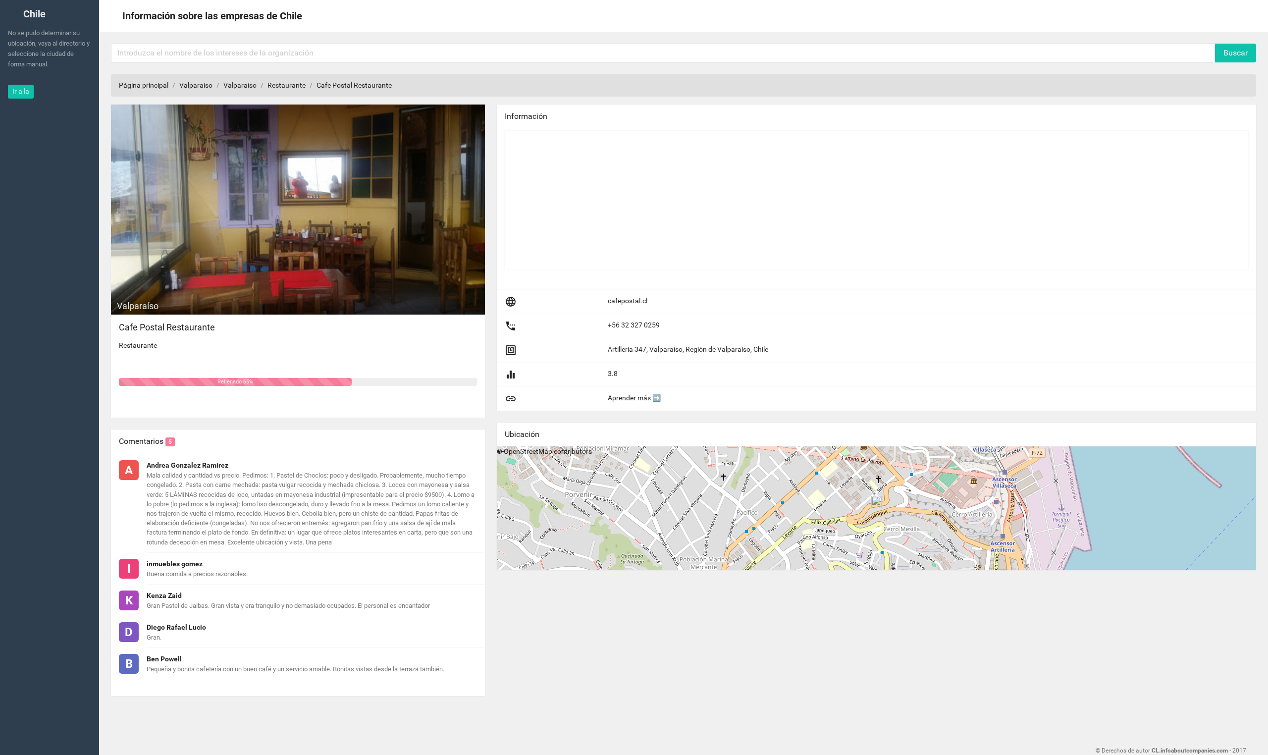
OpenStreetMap (528, 451)
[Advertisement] (802, 200)
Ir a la (20, 91)
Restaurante (286, 85)
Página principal (143, 85)
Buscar (1235, 52)
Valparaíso (195, 85)
